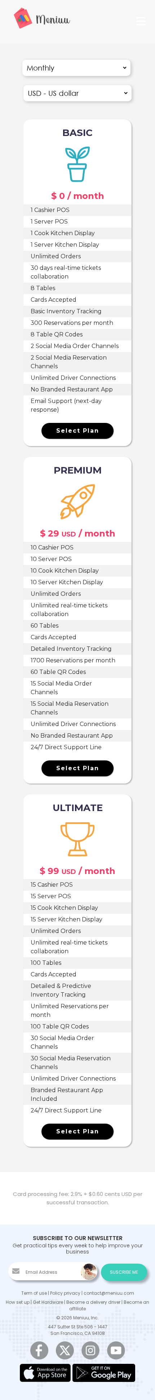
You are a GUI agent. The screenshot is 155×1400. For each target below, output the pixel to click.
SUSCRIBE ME (124, 1272)
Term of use (34, 1293)
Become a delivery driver (93, 1302)
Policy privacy (65, 1293)
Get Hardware (48, 1302)
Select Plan (77, 430)
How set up (18, 1302)
